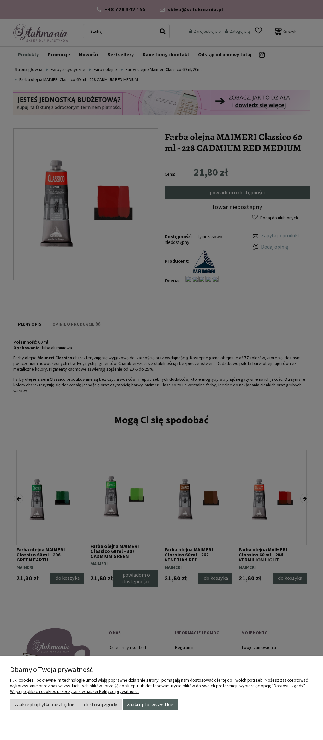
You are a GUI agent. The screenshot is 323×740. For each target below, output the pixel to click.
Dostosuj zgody (100, 704)
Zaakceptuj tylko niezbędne (44, 704)
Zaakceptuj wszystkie (150, 704)
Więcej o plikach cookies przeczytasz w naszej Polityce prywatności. (74, 691)
